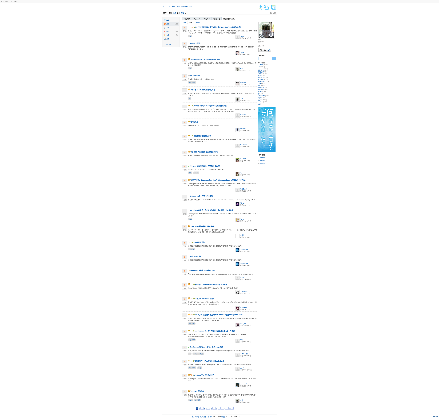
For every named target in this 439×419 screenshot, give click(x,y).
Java (190, 219)
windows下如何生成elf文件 (204, 375)
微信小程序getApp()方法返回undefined (209, 361)
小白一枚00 (243, 145)
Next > (231, 408)
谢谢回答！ (192, 82)
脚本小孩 (243, 82)
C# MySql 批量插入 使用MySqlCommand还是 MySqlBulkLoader (219, 315)
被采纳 (197, 22)
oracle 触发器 (195, 43)
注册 (182, 13)
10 (219, 408)
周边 (15, 1)
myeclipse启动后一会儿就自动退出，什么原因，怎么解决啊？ (212, 210)
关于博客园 (195, 417)
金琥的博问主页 (229, 19)
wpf (261, 98)
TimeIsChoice (244, 159)
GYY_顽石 (243, 324)
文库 (167, 39)
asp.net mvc (264, 81)
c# (261, 67)
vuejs (199, 368)
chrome (196, 173)
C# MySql (192, 324)
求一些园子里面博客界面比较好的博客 (204, 152)
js (261, 94)
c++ (261, 85)
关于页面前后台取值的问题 (204, 298)
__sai (242, 368)
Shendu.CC (244, 291)
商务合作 (209, 417)
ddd (190, 68)
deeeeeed (243, 384)
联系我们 (203, 417)
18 (226, 408)
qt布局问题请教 (199, 242)
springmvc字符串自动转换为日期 (202, 270)
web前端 (263, 89)
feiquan (242, 203)
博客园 (223, 417)
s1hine (242, 277)
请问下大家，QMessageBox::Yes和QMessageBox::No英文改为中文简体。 (218, 180)
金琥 (241, 98)
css (190, 354)
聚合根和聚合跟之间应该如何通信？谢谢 (205, 59)
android (262, 102)
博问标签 (216, 19)
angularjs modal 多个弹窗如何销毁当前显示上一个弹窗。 (215, 331)
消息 (190, 6)
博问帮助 (262, 158)
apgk (241, 340)
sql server (263, 77)
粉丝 (173, 6)
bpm (190, 36)
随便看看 (184, 6)
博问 (167, 24)
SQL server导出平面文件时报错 (201, 196)
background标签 (198, 354)
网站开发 (263, 71)
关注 (169, 6)
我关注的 (197, 19)
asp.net (263, 69)
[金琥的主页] (266, 30)
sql (190, 98)
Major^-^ (243, 219)
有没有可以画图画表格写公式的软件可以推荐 (211, 284)
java (261, 75)
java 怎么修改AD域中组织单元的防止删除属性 (210, 105)
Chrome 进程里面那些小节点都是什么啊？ (205, 166)
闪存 (167, 20)
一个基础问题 (195, 75)
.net (261, 83)
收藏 (167, 35)
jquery (191, 400)
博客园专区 (263, 96)
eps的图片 (194, 121)
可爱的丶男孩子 (245, 354)
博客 (167, 27)
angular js (192, 340)
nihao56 (242, 36)
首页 (2, 1)
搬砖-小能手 (244, 114)
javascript (263, 79)
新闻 (6, 1)
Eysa (241, 173)
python (262, 100)
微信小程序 (192, 368)
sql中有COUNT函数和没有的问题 (203, 89)
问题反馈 (168, 45)
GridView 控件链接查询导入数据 (202, 226)
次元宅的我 (243, 307)
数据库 (262, 73)
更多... (260, 104)
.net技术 (263, 65)
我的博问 (206, 19)
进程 (190, 173)
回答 (190, 23)
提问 (176, 24)
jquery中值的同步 (197, 391)
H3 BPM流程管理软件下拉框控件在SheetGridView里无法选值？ (218, 27)
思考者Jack (243, 189)
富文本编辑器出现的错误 (202, 136)
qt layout (191, 249)
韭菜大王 (243, 235)
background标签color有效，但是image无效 (206, 347)
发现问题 (262, 160)
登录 (174, 13)
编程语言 (263, 87)
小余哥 (242, 52)
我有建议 (262, 163)
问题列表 (187, 19)
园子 (164, 6)
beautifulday (244, 249)
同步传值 (198, 400)
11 (222, 408)
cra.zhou (243, 129)
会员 (11, 1)
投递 (176, 31)
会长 (241, 68)
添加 (176, 35)
